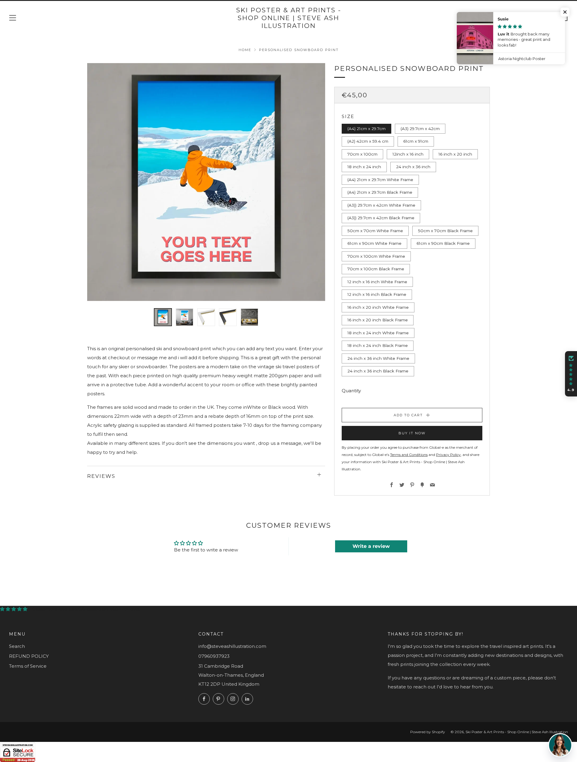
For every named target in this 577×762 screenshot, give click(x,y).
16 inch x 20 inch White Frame (378, 307)
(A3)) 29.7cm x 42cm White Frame (381, 205)
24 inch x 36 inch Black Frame (377, 371)
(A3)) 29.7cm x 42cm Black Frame (380, 217)
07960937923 (214, 656)
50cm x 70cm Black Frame (445, 230)
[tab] (163, 317)
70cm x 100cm (362, 154)
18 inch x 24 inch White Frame (378, 332)
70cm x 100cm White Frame (376, 256)
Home (245, 50)
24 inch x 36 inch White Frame (378, 358)
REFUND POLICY (29, 656)
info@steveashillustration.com (232, 646)
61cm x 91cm (415, 141)
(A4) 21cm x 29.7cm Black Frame (379, 192)
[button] (564, 12)
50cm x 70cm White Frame (375, 230)
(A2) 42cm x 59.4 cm (367, 141)
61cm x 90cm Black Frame (443, 243)
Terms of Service (28, 666)
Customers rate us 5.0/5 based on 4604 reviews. (86, 609)
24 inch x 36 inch (413, 166)
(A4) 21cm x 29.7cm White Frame (380, 179)
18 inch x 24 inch (364, 166)
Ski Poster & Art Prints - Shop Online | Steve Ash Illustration (288, 18)
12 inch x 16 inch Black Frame (376, 294)
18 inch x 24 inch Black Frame (377, 345)
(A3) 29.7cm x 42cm (420, 128)
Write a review (371, 546)
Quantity (351, 390)
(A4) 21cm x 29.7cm (366, 128)
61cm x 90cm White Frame (374, 243)
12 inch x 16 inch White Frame (377, 281)
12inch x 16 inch (407, 154)
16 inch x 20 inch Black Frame (377, 319)
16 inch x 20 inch (455, 154)
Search (17, 646)
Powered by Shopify (427, 732)
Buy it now (412, 433)
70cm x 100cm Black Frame (375, 268)
